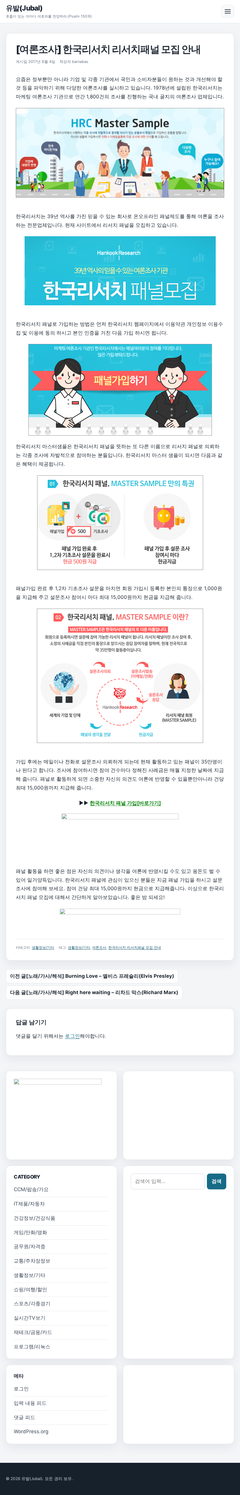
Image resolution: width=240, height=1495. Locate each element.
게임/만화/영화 (30, 1232)
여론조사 (99, 947)
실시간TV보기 (29, 1318)
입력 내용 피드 (30, 1403)
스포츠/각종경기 (32, 1303)
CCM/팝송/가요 (31, 1189)
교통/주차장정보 (32, 1261)
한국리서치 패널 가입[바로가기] (125, 803)
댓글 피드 (24, 1417)
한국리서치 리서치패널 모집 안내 (134, 947)
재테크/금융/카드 (33, 1332)
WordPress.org (31, 1431)
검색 (217, 1181)
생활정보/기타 (43, 947)
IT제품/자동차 (29, 1204)
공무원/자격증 (29, 1246)
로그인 (72, 1036)
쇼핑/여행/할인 (30, 1289)
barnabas (80, 61)
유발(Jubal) (24, 8)
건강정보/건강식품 (34, 1218)
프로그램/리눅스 (32, 1347)
